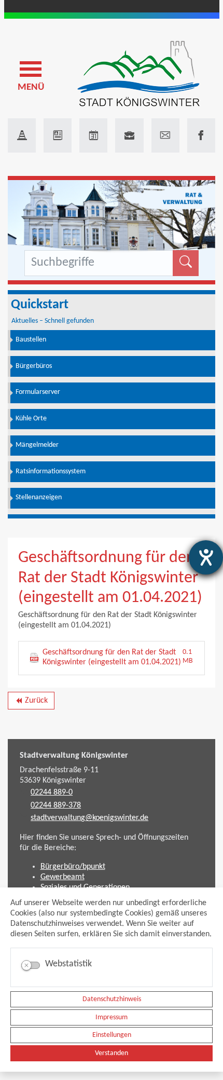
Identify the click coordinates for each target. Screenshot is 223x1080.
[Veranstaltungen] (93, 135)
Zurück (31, 702)
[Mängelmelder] (22, 135)
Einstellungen (111, 1035)
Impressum (111, 1017)
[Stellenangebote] (129, 135)
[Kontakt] (165, 135)
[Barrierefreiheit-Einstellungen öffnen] (206, 557)
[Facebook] (201, 135)
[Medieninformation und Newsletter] (58, 135)
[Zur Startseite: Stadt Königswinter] (138, 74)
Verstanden (111, 1053)
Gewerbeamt (62, 877)
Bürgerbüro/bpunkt (72, 867)
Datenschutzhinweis (111, 999)
